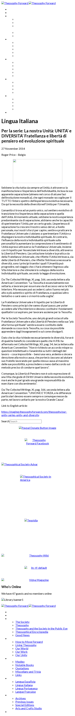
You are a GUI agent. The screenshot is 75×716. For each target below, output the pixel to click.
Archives (13, 95)
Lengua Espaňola (25, 82)
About (12, 12)
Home (12, 9)
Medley (20, 62)
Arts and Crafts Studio (28, 109)
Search (5, 421)
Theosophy (22, 22)
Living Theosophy (25, 45)
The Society (22, 19)
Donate (12, 112)
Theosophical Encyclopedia (31, 32)
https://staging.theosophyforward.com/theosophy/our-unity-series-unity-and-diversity (34, 413)
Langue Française (25, 92)
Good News (22, 35)
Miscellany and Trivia (28, 72)
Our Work (21, 52)
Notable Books (24, 65)
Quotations (22, 69)
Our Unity (21, 55)
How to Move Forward (29, 42)
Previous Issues (24, 102)
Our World (21, 49)
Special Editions (24, 105)
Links (18, 75)
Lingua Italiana (24, 85)
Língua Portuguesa (26, 89)
